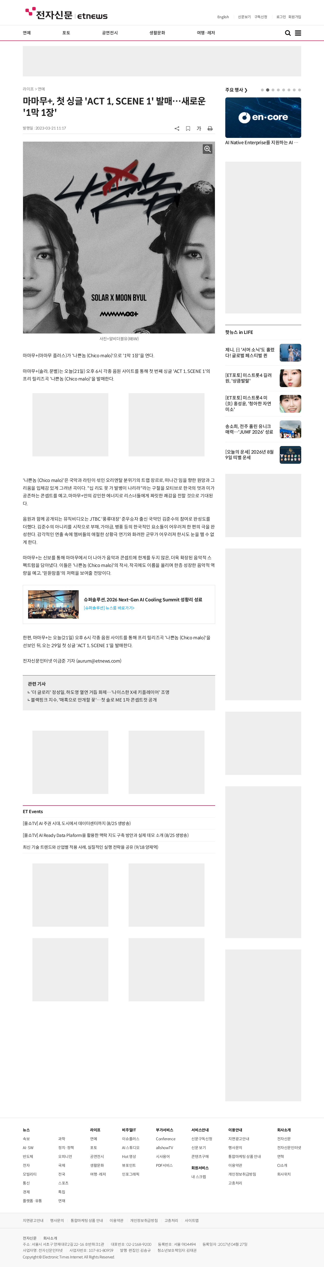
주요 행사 (236, 90)
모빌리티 (30, 1174)
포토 (66, 33)
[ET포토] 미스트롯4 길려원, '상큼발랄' (248, 378)
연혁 (280, 1156)
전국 (61, 1174)
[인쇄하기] (210, 128)
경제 (26, 1192)
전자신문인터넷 (289, 1147)
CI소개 (282, 1165)
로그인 (281, 17)
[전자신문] (66, 12)
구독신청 (260, 17)
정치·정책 (66, 1147)
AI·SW (28, 1147)
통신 (26, 1183)
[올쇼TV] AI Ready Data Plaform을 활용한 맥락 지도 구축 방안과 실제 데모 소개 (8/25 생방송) (106, 835)
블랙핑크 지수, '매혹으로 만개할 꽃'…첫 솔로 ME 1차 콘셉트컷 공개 (94, 700)
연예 (27, 33)
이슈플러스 (130, 1138)
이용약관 (235, 1165)
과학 (61, 1138)
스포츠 (63, 1183)
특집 (61, 1192)
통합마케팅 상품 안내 (244, 1156)
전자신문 (284, 1138)
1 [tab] (262, 90)
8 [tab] (299, 90)
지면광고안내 (238, 1138)
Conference (165, 1138)
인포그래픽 (130, 1174)
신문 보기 (198, 1147)
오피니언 (65, 1156)
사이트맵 (192, 1220)
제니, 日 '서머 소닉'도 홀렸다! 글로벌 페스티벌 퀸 (250, 352)
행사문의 (235, 1147)
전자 (26, 1165)
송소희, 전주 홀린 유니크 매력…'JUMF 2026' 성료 (249, 429)
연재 (61, 1200)
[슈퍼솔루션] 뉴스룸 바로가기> (109, 608)
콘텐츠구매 (200, 1156)
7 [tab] (294, 90)
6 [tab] (289, 90)
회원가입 (294, 17)
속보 (26, 1138)
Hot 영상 (129, 1156)
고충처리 (235, 1183)
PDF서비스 (164, 1165)
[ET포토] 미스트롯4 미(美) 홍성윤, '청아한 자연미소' (248, 403)
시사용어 (163, 1156)
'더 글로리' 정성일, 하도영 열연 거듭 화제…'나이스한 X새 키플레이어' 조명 (100, 692)
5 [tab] (283, 90)
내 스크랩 (198, 1176)
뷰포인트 (129, 1165)
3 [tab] (273, 90)
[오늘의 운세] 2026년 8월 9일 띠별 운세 (249, 454)
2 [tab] (267, 90)
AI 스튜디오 (130, 1147)
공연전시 (110, 33)
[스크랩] (188, 128)
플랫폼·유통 (32, 1200)
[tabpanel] (263, 121)
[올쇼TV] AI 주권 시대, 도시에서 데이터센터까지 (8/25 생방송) (77, 823)
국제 (61, 1165)
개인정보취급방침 (242, 1174)
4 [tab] (278, 90)
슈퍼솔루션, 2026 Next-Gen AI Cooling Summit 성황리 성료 (143, 600)
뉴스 (26, 1130)
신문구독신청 (201, 1138)
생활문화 (157, 33)
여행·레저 (206, 33)
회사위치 (284, 1174)
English (223, 17)
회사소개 (50, 1238)
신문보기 (244, 17)
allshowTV (164, 1147)
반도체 (28, 1156)
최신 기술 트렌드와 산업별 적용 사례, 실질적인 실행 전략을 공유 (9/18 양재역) (90, 847)
